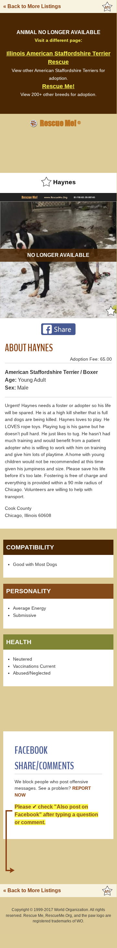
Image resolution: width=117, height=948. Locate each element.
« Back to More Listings (32, 6)
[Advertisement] (58, 149)
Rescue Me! (58, 86)
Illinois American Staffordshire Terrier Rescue (58, 57)
